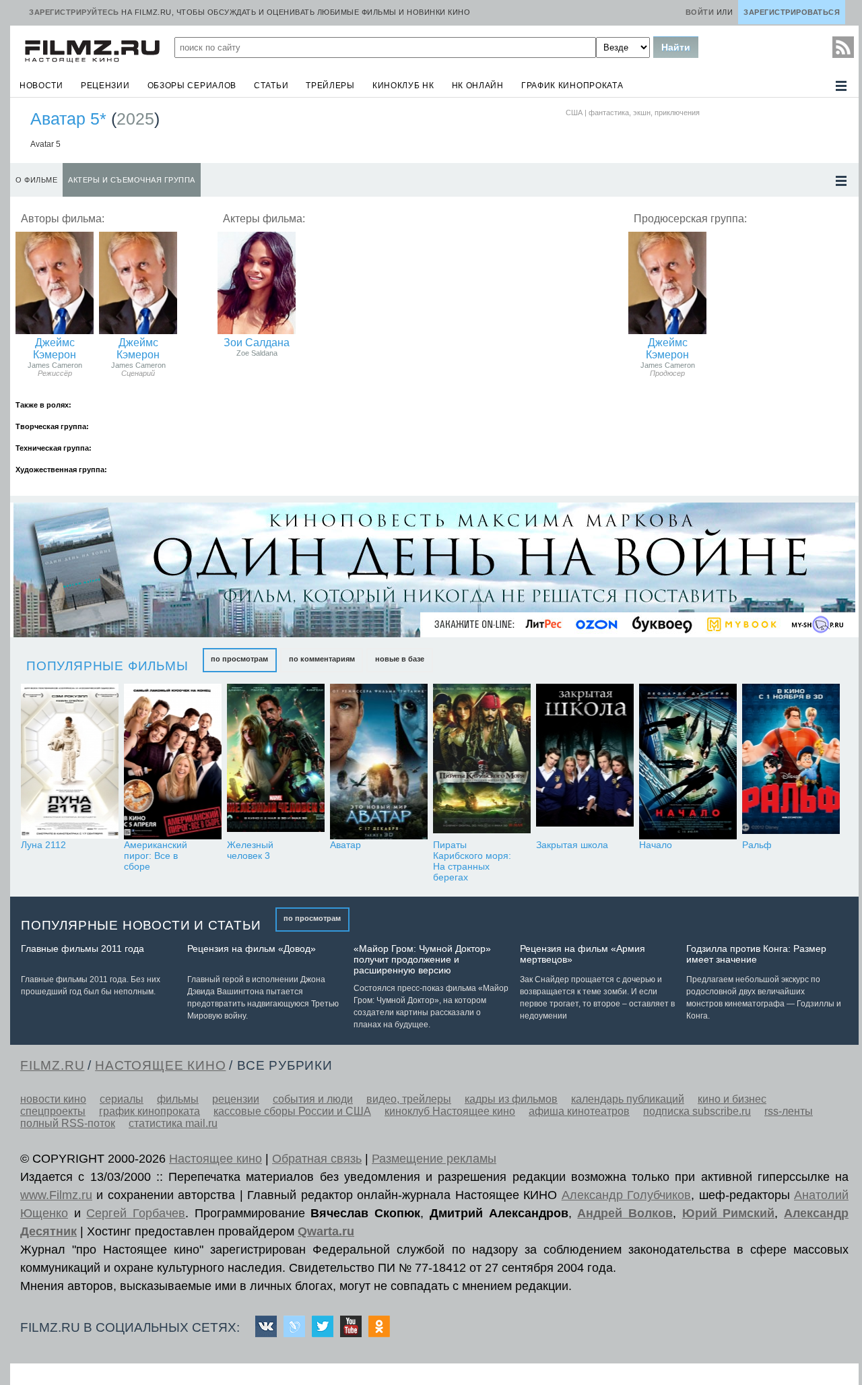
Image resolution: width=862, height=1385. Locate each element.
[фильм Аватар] (379, 761)
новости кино (53, 1099)
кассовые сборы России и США (292, 1111)
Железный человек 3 (250, 850)
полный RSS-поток (67, 1123)
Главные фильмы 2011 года (82, 948)
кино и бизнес (732, 1099)
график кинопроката (572, 85)
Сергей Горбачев (135, 1213)
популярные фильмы (107, 666)
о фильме (36, 180)
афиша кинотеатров (579, 1111)
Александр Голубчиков (626, 1195)
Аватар (345, 844)
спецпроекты (53, 1111)
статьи (271, 85)
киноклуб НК (403, 85)
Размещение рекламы (434, 1158)
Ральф (757, 844)
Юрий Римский (728, 1213)
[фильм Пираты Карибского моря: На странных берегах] (482, 761)
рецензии (105, 85)
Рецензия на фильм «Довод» (251, 948)
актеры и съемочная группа (131, 180)
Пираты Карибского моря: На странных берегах (472, 860)
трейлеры (330, 85)
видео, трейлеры (408, 1099)
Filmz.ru (52, 1065)
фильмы (178, 1099)
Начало (655, 844)
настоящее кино (160, 1065)
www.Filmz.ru (56, 1195)
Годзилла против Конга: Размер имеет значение (756, 954)
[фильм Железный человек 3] (276, 761)
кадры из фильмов (511, 1099)
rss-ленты (788, 1111)
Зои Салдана (257, 342)
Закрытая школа (572, 844)
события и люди (313, 1099)
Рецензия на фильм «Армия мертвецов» (582, 954)
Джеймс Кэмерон (54, 348)
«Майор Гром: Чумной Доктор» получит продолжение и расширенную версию (422, 959)
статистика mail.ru (173, 1123)
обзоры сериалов (192, 85)
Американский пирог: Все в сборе (155, 855)
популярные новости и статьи (141, 925)
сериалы (121, 1099)
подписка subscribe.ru (697, 1111)
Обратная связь (317, 1158)
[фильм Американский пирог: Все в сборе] (173, 761)
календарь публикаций (627, 1099)
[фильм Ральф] (791, 761)
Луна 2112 (43, 844)
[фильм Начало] (688, 761)
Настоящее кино (215, 1158)
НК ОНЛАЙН (478, 85)
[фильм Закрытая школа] (585, 761)
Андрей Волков (625, 1213)
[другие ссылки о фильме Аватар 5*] (841, 181)
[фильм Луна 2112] (70, 761)
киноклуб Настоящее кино (450, 1111)
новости (41, 85)
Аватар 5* (68, 118)
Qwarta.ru (326, 1231)
